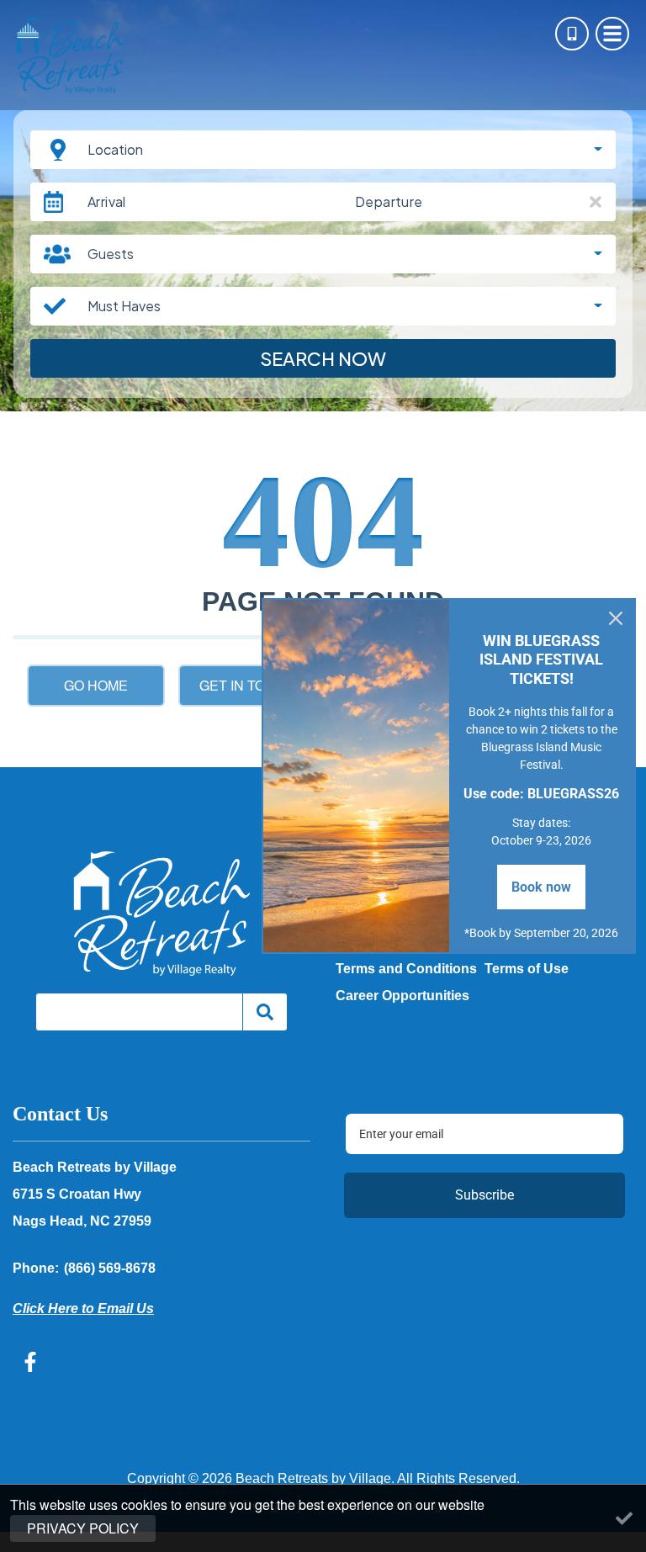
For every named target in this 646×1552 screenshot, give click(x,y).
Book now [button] (541, 887)
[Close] (616, 618)
